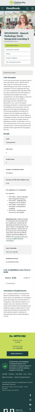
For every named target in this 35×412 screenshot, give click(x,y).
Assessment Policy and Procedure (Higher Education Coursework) (16, 238)
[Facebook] (30, 395)
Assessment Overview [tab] (12, 50)
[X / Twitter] (30, 409)
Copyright (4, 374)
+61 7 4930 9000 (17, 348)
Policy (24, 374)
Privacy (30, 374)
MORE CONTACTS (16, 354)
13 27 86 (17, 342)
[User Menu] (32, 8)
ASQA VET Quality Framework (22, 377)
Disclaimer (11, 374)
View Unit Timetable (12, 252)
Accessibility (19, 374)
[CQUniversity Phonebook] (27, 8)
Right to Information (7, 377)
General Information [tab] (12, 45)
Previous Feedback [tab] (11, 58)
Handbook (13, 8)
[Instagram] (30, 400)
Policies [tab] (8, 54)
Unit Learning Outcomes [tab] (13, 62)
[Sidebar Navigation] (2, 8)
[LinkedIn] (30, 405)
